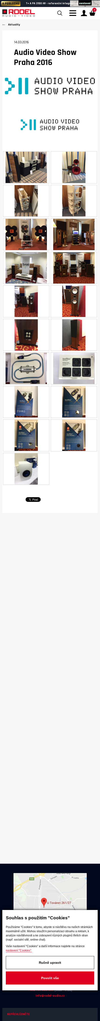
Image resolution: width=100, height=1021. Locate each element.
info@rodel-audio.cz (50, 995)
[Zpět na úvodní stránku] (18, 13)
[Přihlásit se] (84, 13)
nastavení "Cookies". (19, 950)
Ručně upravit (50, 962)
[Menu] (74, 16)
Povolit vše (50, 978)
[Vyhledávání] (59, 13)
